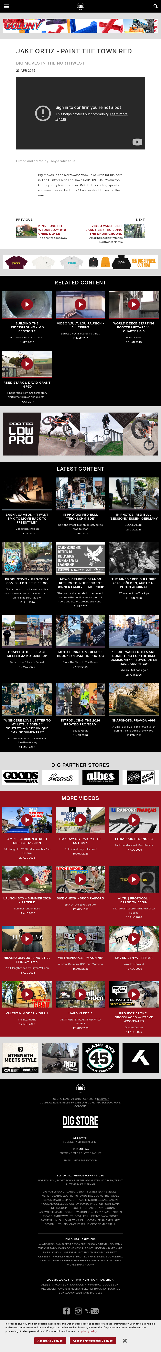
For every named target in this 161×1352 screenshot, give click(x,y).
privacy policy (88, 1331)
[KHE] (141, 1058)
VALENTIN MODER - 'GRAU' (27, 1013)
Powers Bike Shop (69, 1288)
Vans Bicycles (92, 1292)
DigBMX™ (103, 1098)
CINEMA (103, 1244)
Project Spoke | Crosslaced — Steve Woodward (134, 1017)
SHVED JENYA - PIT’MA (134, 958)
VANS (116, 1260)
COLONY (115, 1244)
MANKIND (97, 1252)
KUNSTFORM (68, 1252)
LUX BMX (83, 1252)
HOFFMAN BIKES (105, 1248)
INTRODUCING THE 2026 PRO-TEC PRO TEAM (80, 722)
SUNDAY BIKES (50, 1260)
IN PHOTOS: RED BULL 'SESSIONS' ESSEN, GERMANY (134, 516)
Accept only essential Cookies (93, 1340)
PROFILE (58, 1256)
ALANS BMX (46, 1244)
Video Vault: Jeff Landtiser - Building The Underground (104, 230)
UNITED (106, 1260)
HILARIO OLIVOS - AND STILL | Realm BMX (27, 960)
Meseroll (48, 1288)
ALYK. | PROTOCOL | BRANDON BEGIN (134, 900)
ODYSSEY (44, 1256)
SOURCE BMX (114, 1256)
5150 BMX (94, 1284)
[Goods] (20, 777)
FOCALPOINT (84, 1248)
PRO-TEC (81, 1256)
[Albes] (100, 777)
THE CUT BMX (47, 1248)
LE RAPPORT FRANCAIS (134, 839)
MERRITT (111, 1252)
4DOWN (90, 1264)
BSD (76, 1244)
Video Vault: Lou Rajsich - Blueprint (80, 325)
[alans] (100, 1058)
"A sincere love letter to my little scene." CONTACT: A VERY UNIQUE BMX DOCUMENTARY (27, 726)
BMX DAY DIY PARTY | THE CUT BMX (80, 841)
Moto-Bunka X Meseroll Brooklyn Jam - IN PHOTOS (80, 654)
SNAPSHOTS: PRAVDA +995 (134, 720)
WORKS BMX (75, 1264)
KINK (55, 1252)
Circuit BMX (60, 1284)
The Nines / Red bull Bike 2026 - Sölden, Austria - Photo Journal (134, 583)
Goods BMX (110, 1284)
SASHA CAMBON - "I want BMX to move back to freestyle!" (27, 518)
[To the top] (80, 1088)
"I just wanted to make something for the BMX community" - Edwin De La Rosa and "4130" (134, 658)
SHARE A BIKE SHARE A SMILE (80, 1260)
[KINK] (20, 1058)
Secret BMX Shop (95, 1288)
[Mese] (60, 777)
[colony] (80, 26)
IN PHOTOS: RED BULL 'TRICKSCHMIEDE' (80, 516)
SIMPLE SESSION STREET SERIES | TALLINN (27, 841)
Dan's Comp (78, 1284)
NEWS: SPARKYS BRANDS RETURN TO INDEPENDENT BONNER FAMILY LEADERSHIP (80, 583)
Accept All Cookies (50, 1340)
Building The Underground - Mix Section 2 (27, 327)
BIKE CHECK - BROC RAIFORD (80, 898)
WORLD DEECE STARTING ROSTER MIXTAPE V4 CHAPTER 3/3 (134, 327)
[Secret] (141, 777)
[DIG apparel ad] (80, 262)
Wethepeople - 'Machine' (80, 958)
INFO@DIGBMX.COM (85, 1160)
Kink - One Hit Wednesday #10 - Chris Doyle (53, 230)
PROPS (70, 1256)
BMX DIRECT (63, 1244)
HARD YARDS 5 (80, 1013)
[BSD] (60, 1058)
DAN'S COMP (66, 1248)
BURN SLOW (88, 1244)
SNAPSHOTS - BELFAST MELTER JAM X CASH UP (27, 654)
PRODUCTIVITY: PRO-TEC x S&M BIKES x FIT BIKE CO (27, 581)
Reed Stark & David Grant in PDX (27, 384)
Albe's (45, 1284)
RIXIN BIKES (97, 1256)
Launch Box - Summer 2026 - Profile (27, 900)
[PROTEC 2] (80, 434)
